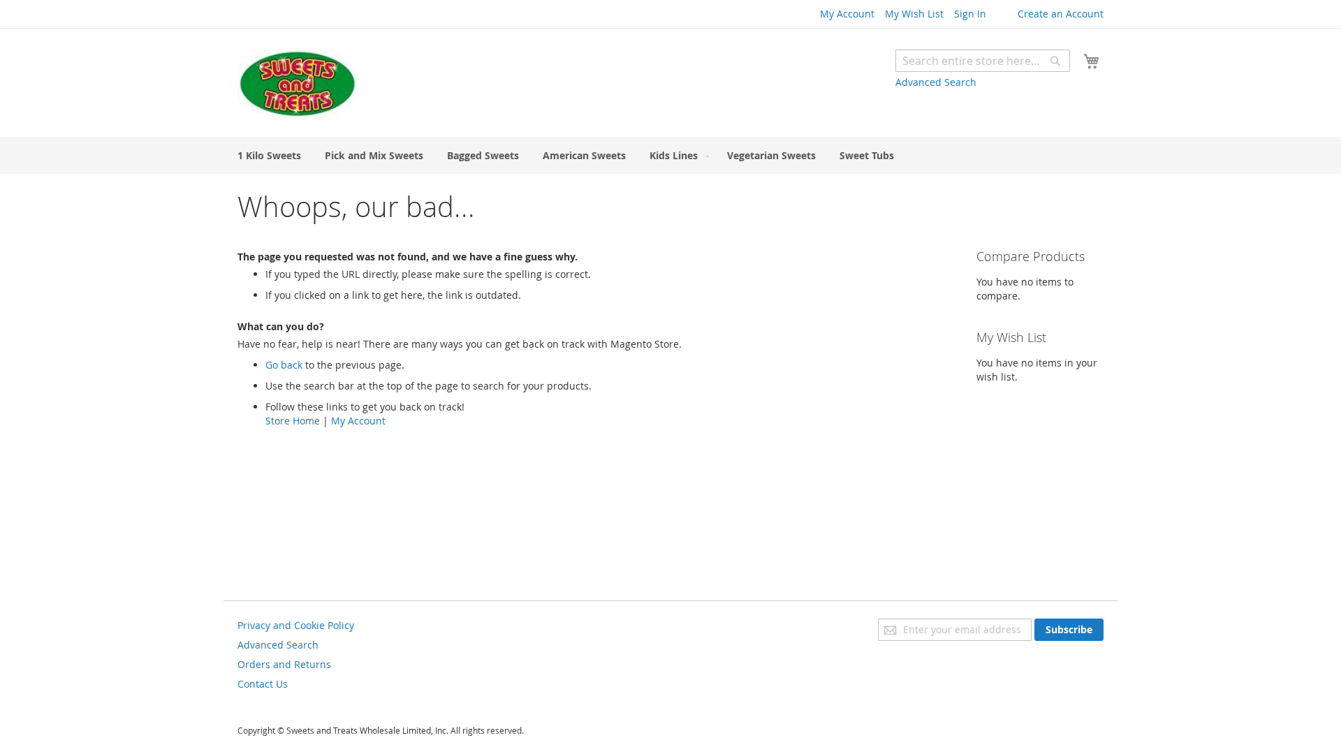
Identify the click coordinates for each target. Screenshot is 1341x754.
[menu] (671, 155)
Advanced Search (935, 82)
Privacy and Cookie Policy (295, 625)
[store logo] (296, 84)
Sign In (970, 13)
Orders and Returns (284, 664)
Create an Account (1061, 13)
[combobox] (982, 61)
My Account (847, 13)
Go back (283, 364)
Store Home (292, 420)
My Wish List (914, 13)
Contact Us (262, 683)
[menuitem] (269, 155)
